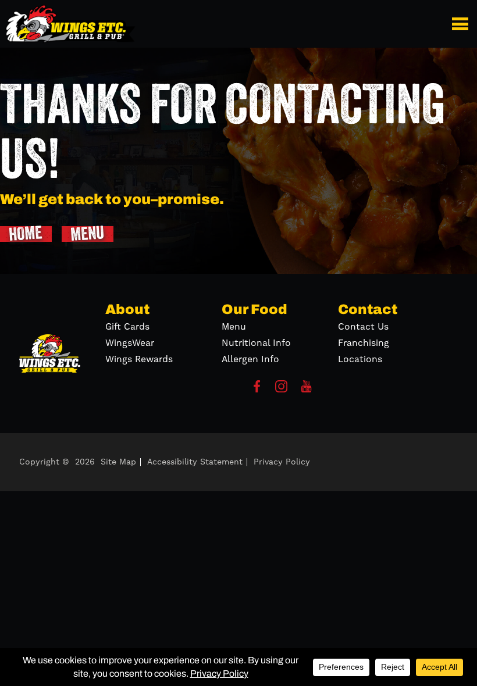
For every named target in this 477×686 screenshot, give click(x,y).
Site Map (118, 462)
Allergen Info (250, 359)
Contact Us (363, 327)
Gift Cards (127, 327)
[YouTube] (306, 390)
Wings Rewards (139, 359)
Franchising (363, 343)
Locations (360, 359)
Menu (234, 327)
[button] (462, 23)
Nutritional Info (256, 343)
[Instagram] (281, 390)
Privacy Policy (282, 462)
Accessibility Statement (195, 462)
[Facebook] (257, 390)
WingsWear (129, 343)
